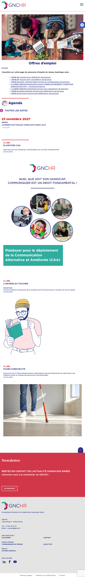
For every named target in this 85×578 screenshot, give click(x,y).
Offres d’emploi (9, 551)
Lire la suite (8, 151)
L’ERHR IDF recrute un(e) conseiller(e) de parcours (31, 80)
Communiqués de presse (12, 544)
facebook (9, 561)
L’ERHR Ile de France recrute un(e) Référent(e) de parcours (35, 93)
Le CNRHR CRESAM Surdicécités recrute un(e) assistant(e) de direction (39, 89)
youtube (15, 561)
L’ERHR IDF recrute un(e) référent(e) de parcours (31, 77)
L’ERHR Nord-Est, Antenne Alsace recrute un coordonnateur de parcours (40, 82)
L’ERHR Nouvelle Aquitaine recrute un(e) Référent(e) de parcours (37, 91)
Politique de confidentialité (46, 575)
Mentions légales (26, 575)
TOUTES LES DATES (16, 111)
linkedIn (4, 561)
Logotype (47, 544)
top (80, 450)
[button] (82, 25)
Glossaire (6, 537)
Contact (47, 537)
